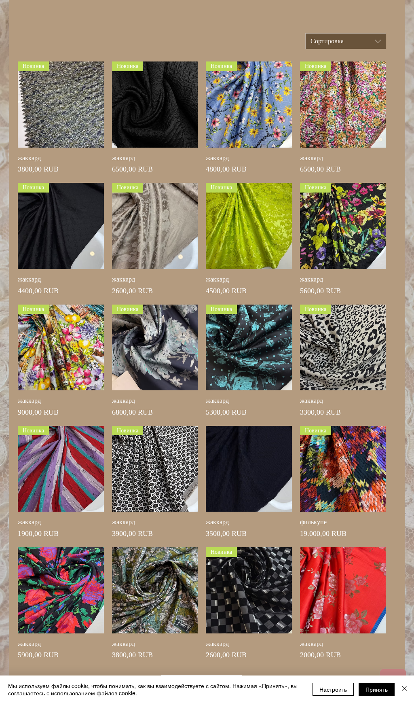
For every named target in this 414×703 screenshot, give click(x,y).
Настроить (333, 689)
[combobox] (345, 41)
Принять (376, 689)
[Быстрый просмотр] (249, 469)
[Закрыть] (404, 689)
